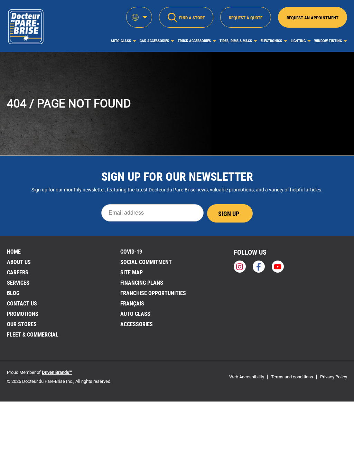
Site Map (131, 272)
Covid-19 (131, 251)
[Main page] (25, 26)
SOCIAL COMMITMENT (146, 262)
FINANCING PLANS (141, 283)
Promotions (22, 314)
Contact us (22, 303)
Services (18, 283)
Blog (13, 293)
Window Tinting (328, 41)
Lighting (298, 41)
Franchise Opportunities (153, 293)
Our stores (22, 324)
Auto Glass (121, 41)
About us (19, 262)
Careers (17, 272)
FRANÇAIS (132, 303)
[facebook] (259, 267)
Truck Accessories (194, 41)
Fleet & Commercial (32, 334)
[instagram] (240, 267)
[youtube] (278, 267)
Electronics (271, 41)
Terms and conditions (292, 376)
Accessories (136, 324)
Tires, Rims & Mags (236, 41)
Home (14, 251)
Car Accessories (154, 41)
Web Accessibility (246, 376)
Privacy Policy (333, 376)
